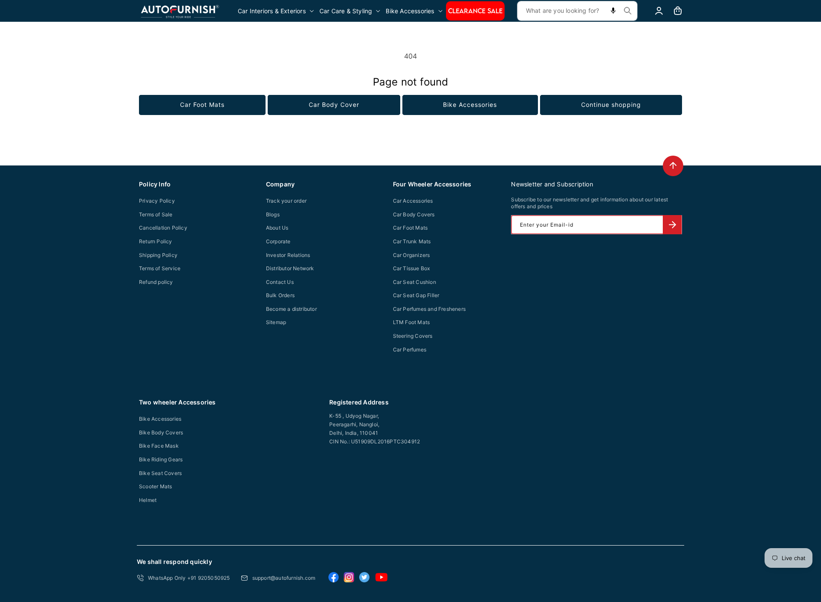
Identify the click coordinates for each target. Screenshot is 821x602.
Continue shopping (611, 104)
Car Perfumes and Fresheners (429, 309)
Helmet (148, 500)
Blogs (273, 214)
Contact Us (280, 282)
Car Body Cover (334, 104)
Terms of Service (159, 268)
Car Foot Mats (202, 104)
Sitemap (276, 322)
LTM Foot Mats (411, 322)
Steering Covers (413, 336)
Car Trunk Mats (412, 241)
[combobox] (577, 11)
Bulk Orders (280, 295)
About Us (277, 227)
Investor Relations (288, 255)
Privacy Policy (157, 201)
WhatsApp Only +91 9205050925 (189, 578)
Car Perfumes (409, 349)
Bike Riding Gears (161, 459)
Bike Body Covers (161, 432)
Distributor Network (290, 268)
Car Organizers (411, 255)
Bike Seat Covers (160, 473)
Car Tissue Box (411, 268)
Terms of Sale (156, 214)
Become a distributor (291, 309)
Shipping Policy (158, 255)
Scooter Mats (155, 486)
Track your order (286, 201)
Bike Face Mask (159, 446)
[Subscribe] (672, 224)
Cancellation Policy (163, 227)
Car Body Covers (414, 214)
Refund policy (156, 282)
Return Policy (155, 241)
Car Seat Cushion (414, 282)
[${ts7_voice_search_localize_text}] (613, 11)
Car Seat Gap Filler (416, 295)
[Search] (627, 10)
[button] (276, 11)
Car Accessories (413, 201)
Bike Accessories (470, 104)
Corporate (278, 241)
